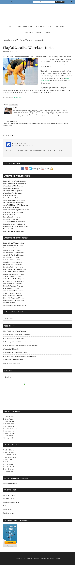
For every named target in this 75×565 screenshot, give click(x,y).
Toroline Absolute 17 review (12, 248)
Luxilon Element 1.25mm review (13, 253)
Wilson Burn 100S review (11, 207)
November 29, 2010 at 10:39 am (22, 146)
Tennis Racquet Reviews (47, 558)
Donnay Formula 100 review (12, 217)
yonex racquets (7, 125)
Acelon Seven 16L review (11, 288)
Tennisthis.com (37, 12)
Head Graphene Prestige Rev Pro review (16, 210)
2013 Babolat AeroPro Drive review (14, 222)
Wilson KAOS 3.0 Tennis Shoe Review (15, 352)
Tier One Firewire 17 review (12, 260)
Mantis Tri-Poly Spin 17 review (13, 286)
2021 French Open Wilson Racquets (14, 331)
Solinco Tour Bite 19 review (12, 293)
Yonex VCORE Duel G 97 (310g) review (15, 205)
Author (6, 104)
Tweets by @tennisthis (10, 483)
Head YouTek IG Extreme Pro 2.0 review (16, 226)
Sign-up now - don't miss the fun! (21, 2)
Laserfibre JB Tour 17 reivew (12, 262)
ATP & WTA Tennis (9, 495)
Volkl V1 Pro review (9, 214)
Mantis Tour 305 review (10, 229)
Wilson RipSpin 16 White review (13, 281)
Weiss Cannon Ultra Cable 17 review (14, 272)
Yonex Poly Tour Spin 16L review (13, 255)
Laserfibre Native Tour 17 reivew (13, 267)
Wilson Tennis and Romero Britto (13, 338)
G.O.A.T (15, 108)
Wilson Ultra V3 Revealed (11, 349)
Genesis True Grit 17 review (12, 276)
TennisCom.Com (8, 513)
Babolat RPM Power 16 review (13, 245)
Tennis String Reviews (33, 558)
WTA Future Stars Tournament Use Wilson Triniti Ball (19, 356)
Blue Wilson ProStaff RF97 (11, 363)
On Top (5, 506)
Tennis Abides (7, 509)
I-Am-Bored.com (18, 97)
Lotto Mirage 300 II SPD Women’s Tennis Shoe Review (20, 342)
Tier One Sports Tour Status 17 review (15, 305)
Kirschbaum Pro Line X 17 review (13, 300)
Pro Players (13, 121)
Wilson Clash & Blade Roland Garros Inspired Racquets (20, 345)
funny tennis (36, 123)
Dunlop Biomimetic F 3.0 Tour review (15, 224)
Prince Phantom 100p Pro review (13, 198)
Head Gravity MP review (11, 188)
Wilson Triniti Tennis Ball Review (13, 360)
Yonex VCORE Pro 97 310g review (14, 200)
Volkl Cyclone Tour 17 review (12, 295)
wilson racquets (63, 123)
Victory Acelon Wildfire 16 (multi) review (16, 279)
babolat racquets (16, 123)
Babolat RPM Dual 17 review (12, 284)
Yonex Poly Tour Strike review (12, 264)
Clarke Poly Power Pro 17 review (13, 298)
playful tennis (55, 123)
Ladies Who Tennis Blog (11, 502)
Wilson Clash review (9, 195)
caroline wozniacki (26, 123)
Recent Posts (13, 104)
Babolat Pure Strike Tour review (13, 212)
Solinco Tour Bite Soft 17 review (13, 291)
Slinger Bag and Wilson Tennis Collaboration (17, 335)
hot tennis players (45, 123)
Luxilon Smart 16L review (11, 257)
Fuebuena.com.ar (8, 499)
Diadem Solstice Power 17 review (14, 274)
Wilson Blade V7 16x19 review (13, 186)
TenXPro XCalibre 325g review (13, 191)
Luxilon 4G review (9, 303)
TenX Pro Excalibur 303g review (13, 203)
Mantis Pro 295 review (10, 219)
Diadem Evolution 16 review (12, 250)
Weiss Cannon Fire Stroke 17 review (14, 269)
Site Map (57, 558)
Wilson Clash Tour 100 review (12, 193)
